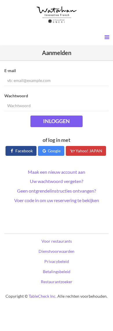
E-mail (10, 70)
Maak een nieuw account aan (56, 172)
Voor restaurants (56, 241)
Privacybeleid (56, 261)
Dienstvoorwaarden (56, 251)
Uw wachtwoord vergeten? (56, 181)
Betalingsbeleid (56, 271)
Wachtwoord (16, 95)
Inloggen (56, 121)
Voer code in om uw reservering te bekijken (56, 200)
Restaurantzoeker (56, 281)
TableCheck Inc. (43, 296)
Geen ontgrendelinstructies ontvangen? (56, 190)
